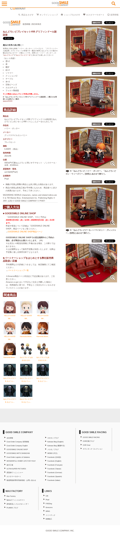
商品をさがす (27, 15)
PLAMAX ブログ (12, 508)
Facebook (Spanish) (54, 476)
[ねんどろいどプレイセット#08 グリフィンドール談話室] (91, 65)
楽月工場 (10, 465)
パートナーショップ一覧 (18, 270)
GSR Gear (86, 445)
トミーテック (50, 515)
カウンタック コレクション (93, 449)
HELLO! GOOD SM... (9, 317)
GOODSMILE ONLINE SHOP (17, 449)
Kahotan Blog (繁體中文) (56, 446)
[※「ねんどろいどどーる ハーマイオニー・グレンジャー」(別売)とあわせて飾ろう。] (91, 226)
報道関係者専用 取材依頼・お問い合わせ (21, 480)
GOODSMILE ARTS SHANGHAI (18, 453)
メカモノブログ (53, 449)
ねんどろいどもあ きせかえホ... (26, 358)
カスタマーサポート (95, 15)
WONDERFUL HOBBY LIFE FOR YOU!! (21, 461)
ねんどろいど (8, 55)
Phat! (47, 500)
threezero (49, 507)
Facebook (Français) (54, 465)
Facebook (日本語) (54, 457)
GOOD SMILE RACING (91, 437)
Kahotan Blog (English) (55, 442)
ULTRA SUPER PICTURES (16, 469)
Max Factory (11, 496)
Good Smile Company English (17, 446)
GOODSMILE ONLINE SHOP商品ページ (25, 232)
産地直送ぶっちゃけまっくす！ (18, 504)
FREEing (49, 503)
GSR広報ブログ (88, 441)
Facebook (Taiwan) (54, 469)
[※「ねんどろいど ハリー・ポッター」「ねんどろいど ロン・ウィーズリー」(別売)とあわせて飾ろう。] (91, 167)
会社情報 (10, 438)
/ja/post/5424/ (7, 101)
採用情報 (114, 15)
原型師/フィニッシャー (15, 472)
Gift (47, 496)
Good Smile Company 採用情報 (18, 442)
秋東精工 (49, 519)
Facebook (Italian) (53, 480)
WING (48, 511)
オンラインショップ (49, 15)
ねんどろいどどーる (23, 55)
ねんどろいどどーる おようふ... (9, 379)
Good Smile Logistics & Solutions (18, 457)
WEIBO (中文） (53, 453)
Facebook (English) (54, 461)
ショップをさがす (72, 15)
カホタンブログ (53, 438)
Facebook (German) (54, 472)
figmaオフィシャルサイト (16, 500)
